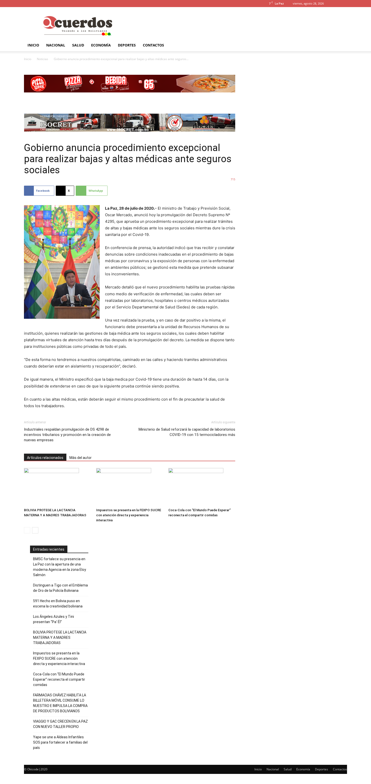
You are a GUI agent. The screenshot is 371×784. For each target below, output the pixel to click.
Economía (101, 45)
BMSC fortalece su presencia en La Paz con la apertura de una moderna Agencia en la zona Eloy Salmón (59, 567)
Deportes (127, 45)
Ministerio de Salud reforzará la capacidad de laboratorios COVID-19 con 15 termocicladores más (187, 432)
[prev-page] (27, 530)
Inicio (33, 45)
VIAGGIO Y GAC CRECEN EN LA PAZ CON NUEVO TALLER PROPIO (60, 724)
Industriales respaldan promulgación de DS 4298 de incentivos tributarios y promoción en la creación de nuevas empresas (67, 434)
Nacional (55, 45)
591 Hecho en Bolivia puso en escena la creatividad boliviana (58, 603)
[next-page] (35, 530)
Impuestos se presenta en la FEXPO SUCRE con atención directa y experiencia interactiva (128, 515)
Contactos (153, 45)
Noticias (42, 59)
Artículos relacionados (45, 458)
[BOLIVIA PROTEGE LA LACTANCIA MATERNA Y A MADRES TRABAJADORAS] (57, 487)
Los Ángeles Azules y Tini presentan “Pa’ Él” (53, 619)
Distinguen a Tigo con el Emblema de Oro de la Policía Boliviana (60, 588)
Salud (78, 45)
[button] (335, 3)
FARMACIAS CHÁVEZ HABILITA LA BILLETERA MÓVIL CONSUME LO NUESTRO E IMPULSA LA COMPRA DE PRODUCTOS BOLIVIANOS (60, 703)
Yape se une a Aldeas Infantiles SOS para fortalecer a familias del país (60, 742)
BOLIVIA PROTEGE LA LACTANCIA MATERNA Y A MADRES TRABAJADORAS (59, 637)
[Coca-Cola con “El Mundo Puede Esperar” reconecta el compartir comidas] (201, 487)
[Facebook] (343, 3)
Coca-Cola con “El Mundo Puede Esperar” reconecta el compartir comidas (59, 679)
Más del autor (80, 458)
